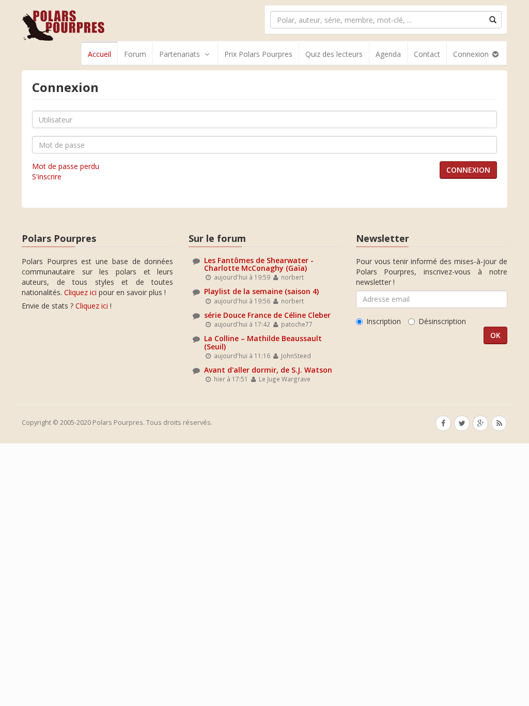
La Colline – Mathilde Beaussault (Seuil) (263, 342)
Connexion (472, 54)
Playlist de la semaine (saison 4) (261, 291)
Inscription (383, 321)
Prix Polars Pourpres (258, 54)
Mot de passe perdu (65, 166)
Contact (427, 54)
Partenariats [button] (179, 54)
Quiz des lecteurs (334, 54)
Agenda (388, 54)
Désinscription (442, 321)
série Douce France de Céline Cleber (267, 315)
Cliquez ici (80, 292)
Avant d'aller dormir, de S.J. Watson (268, 370)
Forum (135, 54)
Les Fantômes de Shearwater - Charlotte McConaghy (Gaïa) (259, 264)
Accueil (99, 54)
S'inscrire (46, 176)
